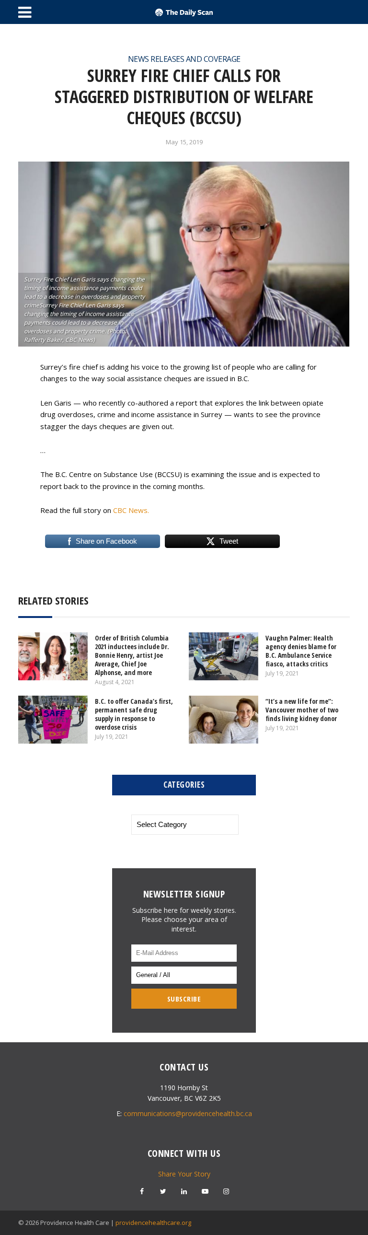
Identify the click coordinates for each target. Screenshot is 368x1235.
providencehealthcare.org (153, 1222)
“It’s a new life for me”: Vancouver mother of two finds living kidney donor (301, 710)
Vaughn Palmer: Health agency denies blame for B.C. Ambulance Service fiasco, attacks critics (300, 650)
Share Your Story (184, 1173)
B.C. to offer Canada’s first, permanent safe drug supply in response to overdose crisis (134, 714)
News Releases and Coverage (184, 59)
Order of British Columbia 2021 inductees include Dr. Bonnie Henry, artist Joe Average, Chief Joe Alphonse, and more (132, 655)
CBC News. (131, 510)
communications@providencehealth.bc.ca (188, 1113)
